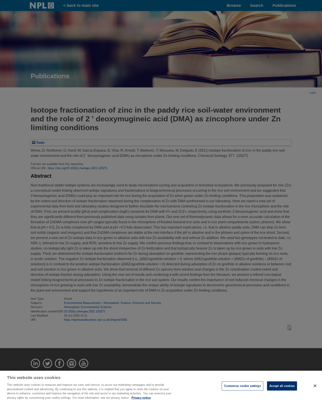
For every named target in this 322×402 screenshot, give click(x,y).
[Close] (315, 386)
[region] (161, 386)
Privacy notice (141, 397)
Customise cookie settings (242, 386)
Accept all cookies (282, 386)
